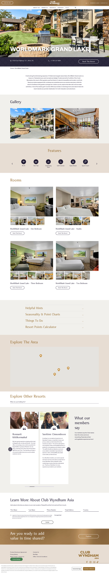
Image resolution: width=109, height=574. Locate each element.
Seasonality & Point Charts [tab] (42, 314)
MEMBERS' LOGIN (94, 3)
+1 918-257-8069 (56, 60)
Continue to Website (89, 568)
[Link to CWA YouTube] (94, 562)
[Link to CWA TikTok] (97, 562)
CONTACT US (104, 3)
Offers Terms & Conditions (40, 556)
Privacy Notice (14, 554)
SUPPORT (61, 7)
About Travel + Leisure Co (17, 556)
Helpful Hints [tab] (34, 308)
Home (12, 68)
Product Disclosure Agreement (18, 552)
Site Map (35, 554)
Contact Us (36, 552)
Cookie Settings (16, 559)
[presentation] (13, 123)
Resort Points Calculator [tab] (40, 327)
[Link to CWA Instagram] (90, 562)
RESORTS (53, 7)
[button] (54, 374)
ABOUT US (36, 7)
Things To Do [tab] (34, 320)
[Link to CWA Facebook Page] (87, 562)
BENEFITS (45, 7)
